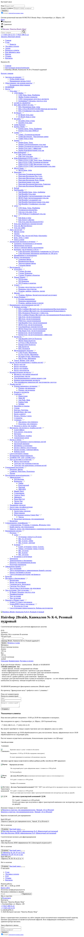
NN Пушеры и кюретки (27, 283)
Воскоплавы (14, 580)
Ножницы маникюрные (27, 301)
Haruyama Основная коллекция (30, 174)
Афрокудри (18, 503)
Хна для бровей (15, 568)
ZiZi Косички (19, 479)
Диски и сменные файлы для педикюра (28, 247)
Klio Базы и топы (24, 218)
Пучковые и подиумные (23, 556)
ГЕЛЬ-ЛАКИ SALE (17, 79)
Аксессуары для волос (22, 511)
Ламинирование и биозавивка (21, 560)
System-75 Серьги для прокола (21, 602)
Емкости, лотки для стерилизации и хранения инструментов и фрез (35, 529)
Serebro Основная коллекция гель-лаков (33, 146)
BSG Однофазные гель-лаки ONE (31, 111)
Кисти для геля (19, 364)
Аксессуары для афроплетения (21, 507)
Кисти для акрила (20, 366)
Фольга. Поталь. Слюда (23, 416)
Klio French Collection (26, 220)
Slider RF (21, 398)
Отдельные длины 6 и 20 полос (30, 537)
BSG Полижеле (24, 348)
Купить (4, 643)
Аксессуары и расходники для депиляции (25, 588)
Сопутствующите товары (19, 453)
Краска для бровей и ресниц (20, 572)
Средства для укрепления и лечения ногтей (30, 465)
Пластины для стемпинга (27, 424)
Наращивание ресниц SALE (20, 81)
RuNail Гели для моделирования (30, 333)
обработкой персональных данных (16, 13)
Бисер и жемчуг (20, 414)
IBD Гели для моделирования (29, 319)
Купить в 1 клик (14, 643)
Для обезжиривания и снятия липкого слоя (30, 378)
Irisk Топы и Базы (24, 154)
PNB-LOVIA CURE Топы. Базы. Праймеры (34, 160)
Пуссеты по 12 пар (21, 606)
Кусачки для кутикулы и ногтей (30, 287)
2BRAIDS (22, 489)
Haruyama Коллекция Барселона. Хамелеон (34, 184)
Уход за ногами (15, 598)
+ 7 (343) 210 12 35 (8, 35)
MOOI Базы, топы (25, 170)
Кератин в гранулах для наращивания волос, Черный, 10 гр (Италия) (26, 812)
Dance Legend (19, 239)
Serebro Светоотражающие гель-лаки (32, 144)
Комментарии (14, 661)
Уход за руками (15, 596)
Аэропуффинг (19, 430)
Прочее (12, 473)
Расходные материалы (18, 564)
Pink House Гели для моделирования (31, 331)
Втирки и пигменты (21, 392)
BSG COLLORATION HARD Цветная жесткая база (37, 109)
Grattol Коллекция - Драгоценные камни (33, 136)
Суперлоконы (19, 493)
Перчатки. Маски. (16, 469)
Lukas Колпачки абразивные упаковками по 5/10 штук (38, 251)
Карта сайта (5, 888)
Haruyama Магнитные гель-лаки (30, 178)
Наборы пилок (19, 451)
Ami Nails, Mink (24, 400)
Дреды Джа (18, 501)
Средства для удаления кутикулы (26, 463)
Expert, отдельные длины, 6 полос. (31, 547)
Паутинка (17, 434)
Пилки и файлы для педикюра (25, 448)
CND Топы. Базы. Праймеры (29, 95)
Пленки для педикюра (26, 390)
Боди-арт (8, 576)
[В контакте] (6, 898)
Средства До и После (17, 586)
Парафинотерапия (16, 594)
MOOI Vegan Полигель (27, 341)
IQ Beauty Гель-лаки (25, 115)
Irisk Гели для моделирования (29, 317)
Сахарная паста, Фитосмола (20, 584)
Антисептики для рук (22, 376)
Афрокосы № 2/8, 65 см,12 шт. (12, 854)
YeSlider (21, 404)
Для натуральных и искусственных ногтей (30, 442)
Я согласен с (13, 13)
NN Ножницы (23, 281)
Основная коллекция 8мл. (28, 210)
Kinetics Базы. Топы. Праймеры (30, 129)
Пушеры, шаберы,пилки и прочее (31, 303)
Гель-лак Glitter (19, 228)
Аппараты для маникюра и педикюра (28, 243)
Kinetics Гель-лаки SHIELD (28, 131)
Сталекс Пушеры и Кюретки (29, 275)
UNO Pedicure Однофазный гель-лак (32, 214)
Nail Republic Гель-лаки (27, 194)
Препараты (14, 558)
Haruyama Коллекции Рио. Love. (30, 176)
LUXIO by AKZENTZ (22, 103)
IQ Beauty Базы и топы (26, 117)
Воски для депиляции (18, 582)
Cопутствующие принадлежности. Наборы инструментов (31, 608)
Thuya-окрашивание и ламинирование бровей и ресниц (30, 570)
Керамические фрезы (26, 261)
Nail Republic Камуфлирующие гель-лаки (33, 202)
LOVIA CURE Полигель (27, 343)
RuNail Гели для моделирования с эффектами (35, 335)
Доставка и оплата (26, 661)
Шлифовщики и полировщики (25, 255)
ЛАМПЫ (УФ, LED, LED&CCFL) (22, 457)
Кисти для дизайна (21, 368)
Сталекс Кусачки (24, 271)
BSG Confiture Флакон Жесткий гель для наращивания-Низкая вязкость (45, 315)
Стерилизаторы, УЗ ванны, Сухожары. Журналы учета (30, 525)
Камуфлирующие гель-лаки (28, 182)
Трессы (21, 517)
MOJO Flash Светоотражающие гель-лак (33, 198)
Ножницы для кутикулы (27, 289)
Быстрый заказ (15, 829)
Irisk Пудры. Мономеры (27, 358)
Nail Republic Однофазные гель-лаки (32, 204)
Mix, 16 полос (23, 551)
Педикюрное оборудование (20, 85)
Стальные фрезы (24, 265)
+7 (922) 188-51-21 (22, 35)
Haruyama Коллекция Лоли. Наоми (31, 180)
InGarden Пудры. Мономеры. (29, 356)
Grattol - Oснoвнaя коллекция (29, 134)
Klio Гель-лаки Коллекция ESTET (31, 222)
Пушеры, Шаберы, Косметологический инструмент (37, 295)
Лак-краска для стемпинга (28, 422)
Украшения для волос (18, 505)
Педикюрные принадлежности (21, 455)
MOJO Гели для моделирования (30, 325)
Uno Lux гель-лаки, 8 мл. (27, 212)
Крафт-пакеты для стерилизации (22, 527)
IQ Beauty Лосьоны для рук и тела (22, 592)
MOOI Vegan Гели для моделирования (32, 329)
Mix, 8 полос (23, 553)
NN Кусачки (23, 279)
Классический (23, 485)
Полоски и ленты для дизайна (25, 426)
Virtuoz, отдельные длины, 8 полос (31, 549)
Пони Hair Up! (19, 499)
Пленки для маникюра (26, 388)
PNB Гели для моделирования (29, 321)
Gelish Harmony (19, 125)
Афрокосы (18, 497)
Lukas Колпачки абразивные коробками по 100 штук (38, 253)
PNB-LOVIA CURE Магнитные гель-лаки (34, 164)
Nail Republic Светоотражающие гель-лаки (34, 196)
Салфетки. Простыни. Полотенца (22, 471)
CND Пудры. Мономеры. (27, 352)
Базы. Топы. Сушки (21, 238)
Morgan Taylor (19, 232)
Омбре (20, 483)
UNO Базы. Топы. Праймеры (29, 208)
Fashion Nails (23, 402)
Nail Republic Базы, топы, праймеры (31, 192)
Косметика (14, 521)
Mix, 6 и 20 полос (24, 539)
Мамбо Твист (19, 491)
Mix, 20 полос (23, 555)
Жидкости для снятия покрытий (26, 374)
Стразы (16, 408)
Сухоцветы (18, 418)
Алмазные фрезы (24, 259)
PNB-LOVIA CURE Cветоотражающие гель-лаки (36, 166)
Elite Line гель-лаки (25, 156)
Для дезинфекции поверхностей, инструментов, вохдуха (35, 382)
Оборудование (19, 513)
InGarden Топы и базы (26, 121)
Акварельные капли (21, 438)
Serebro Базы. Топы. (25, 142)
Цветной (21, 487)
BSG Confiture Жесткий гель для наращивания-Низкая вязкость (42, 311)
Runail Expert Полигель (27, 345)
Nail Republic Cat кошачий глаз (29, 200)
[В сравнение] (24, 829)
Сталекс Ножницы (25, 273)
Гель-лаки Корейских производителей (28, 224)
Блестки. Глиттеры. (21, 410)
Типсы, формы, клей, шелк (24, 360)
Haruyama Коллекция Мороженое (30, 186)
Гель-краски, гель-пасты (23, 432)
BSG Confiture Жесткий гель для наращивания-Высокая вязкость (42, 309)
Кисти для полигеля (21, 370)
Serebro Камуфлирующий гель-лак (31, 150)
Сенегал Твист (19, 495)
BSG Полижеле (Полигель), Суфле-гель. (33, 313)
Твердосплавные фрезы (27, 263)
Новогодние (23, 396)
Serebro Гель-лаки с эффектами (29, 148)
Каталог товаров (7, 73)
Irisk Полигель (23, 346)
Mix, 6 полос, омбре (25, 541)
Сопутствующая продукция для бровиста (25, 574)
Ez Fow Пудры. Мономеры (28, 354)
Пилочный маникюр (21, 444)
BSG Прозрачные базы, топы (29, 107)
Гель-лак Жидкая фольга (23, 226)
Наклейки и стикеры (22, 406)
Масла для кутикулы (21, 461)
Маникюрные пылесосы (23, 245)
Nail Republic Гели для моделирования (32, 323)
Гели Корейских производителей (30, 327)
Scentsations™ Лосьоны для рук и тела (32, 101)
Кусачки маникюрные (26, 299)
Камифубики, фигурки (22, 412)
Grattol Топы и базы (25, 138)
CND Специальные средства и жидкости (33, 99)
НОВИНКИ (9, 87)
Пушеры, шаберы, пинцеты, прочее (31, 291)
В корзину (5, 829)
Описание (4, 661)
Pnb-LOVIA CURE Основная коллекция (33, 162)
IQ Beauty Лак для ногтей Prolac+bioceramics (30, 236)
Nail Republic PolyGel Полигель (30, 339)
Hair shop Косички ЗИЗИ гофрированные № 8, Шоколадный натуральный (28, 833)
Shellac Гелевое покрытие (27, 97)
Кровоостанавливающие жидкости (27, 380)
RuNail (16, 188)
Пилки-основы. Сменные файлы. (26, 450)
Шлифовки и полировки (23, 446)
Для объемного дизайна (23, 436)
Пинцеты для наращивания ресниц (23, 562)
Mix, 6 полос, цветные (26, 543)
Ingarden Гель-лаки (25, 123)
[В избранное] (22, 829)
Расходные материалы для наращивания (29, 519)
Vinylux (17, 234)
